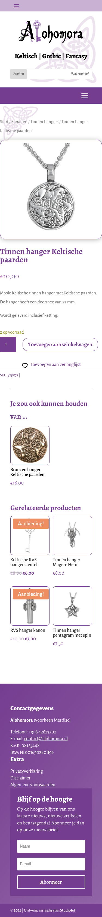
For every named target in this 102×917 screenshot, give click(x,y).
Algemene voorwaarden (32, 784)
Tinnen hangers (44, 122)
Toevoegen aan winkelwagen (60, 344)
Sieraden (19, 122)
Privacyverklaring (26, 771)
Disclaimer (20, 778)
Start (4, 122)
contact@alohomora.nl (46, 738)
